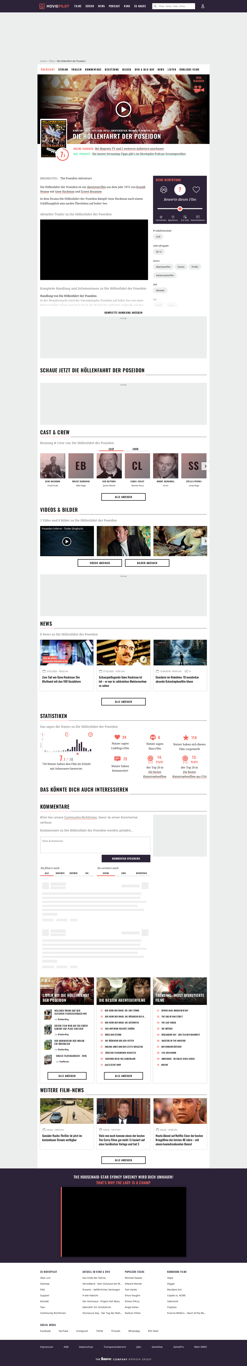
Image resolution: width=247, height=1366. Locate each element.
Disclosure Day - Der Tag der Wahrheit (180, 1034)
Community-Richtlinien (80, 817)
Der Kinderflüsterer (171, 1046)
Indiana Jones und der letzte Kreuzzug (124, 1046)
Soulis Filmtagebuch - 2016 (71, 1056)
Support (44, 1295)
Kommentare (93, 69)
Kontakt (44, 1301)
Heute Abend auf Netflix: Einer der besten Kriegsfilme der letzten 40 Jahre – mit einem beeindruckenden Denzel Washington (179, 1140)
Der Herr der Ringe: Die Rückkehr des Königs (125, 1016)
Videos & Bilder (59, 509)
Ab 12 (159, 251)
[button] (161, 218)
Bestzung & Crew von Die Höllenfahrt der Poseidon (77, 443)
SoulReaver (64, 1061)
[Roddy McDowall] (165, 465)
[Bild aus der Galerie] (124, 541)
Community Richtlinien (53, 1313)
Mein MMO (200, 1346)
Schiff (159, 305)
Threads (115, 1330)
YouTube (63, 1330)
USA (158, 236)
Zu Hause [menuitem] (140, 6)
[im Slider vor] (205, 466)
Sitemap (44, 1283)
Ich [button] (86, 873)
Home (43, 61)
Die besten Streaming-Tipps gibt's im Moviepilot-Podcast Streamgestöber (139, 154)
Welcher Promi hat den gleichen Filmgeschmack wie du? (70, 1013)
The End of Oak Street (172, 1016)
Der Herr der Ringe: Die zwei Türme (122, 1010)
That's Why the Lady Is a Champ (123, 1182)
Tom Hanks (131, 1289)
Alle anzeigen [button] (123, 497)
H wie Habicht (90, 1295)
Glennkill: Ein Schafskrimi (97, 1307)
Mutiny (164, 1064)
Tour (42, 1307)
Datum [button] (106, 873)
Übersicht (48, 69)
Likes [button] (123, 873)
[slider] (179, 208)
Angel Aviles (132, 1307)
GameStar (157, 1346)
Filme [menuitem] (77, 6)
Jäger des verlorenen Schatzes (120, 1052)
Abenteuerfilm (163, 266)
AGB (66, 1346)
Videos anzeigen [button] (100, 563)
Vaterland (172, 1301)
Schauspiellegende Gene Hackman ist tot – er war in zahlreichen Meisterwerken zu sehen (123, 681)
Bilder (126, 69)
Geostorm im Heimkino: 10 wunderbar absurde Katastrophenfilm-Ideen (177, 679)
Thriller (194, 266)
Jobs (138, 1346)
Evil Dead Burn (169, 1052)
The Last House (168, 1022)
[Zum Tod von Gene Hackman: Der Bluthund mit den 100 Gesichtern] (66, 652)
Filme (51, 61)
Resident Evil (174, 1289)
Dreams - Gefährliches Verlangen (101, 1289)
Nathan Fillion (133, 1313)
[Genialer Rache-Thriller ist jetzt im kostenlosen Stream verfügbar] (66, 1111)
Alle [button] (47, 873)
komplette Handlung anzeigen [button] (123, 312)
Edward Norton (133, 1283)
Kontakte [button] (60, 873)
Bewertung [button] (141, 873)
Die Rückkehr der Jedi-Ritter (119, 1040)
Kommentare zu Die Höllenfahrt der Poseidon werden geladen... (86, 830)
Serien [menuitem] (90, 6)
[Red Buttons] (109, 465)
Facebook (45, 1330)
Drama (181, 266)
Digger (171, 1283)
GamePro (178, 1346)
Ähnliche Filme (189, 69)
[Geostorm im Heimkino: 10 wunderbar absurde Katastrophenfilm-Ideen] (180, 652)
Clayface (172, 1307)
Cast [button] (111, 449)
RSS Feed (153, 1330)
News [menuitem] (101, 6)
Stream (63, 69)
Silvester (160, 290)
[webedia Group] (123, 1359)
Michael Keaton (133, 1277)
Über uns (45, 1277)
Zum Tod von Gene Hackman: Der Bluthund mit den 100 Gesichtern (61, 679)
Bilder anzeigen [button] (147, 563)
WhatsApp (134, 1330)
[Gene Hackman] (52, 465)
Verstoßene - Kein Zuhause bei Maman (102, 1283)
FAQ (42, 1289)
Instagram (82, 1330)
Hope (170, 1277)
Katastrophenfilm (165, 275)
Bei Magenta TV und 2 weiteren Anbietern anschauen (129, 148)
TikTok (99, 1330)
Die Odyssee (167, 1028)
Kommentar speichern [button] (126, 858)
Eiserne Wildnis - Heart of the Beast (187, 1313)
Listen (172, 69)
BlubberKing (63, 1019)
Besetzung (112, 69)
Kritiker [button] (73, 873)
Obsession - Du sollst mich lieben (178, 1058)
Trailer (76, 69)
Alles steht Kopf (113, 1064)
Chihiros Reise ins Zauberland (120, 1058)
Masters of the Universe (174, 1040)
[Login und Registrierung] (203, 6)
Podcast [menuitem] (114, 6)
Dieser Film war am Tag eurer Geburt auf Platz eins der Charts (71, 1028)
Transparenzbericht (115, 1346)
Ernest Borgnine (91, 191)
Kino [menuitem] (127, 6)
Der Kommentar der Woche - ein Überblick (70, 1042)
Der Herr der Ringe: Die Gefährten (122, 1022)
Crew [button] (136, 449)
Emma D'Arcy (132, 1301)
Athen (172, 305)
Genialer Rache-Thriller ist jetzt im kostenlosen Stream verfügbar (62, 1138)
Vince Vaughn (132, 1295)
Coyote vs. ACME (176, 1295)
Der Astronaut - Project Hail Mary (101, 1301)
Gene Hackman (64, 191)
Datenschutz (86, 1346)
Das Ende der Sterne (94, 1277)
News (161, 69)
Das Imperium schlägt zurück (120, 1028)
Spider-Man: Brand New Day (174, 1010)
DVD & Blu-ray (144, 69)
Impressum (46, 1346)
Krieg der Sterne (113, 1034)
